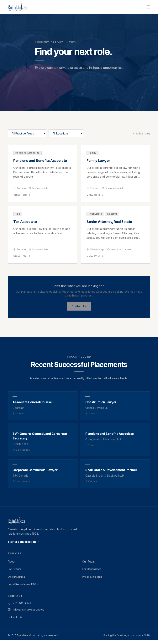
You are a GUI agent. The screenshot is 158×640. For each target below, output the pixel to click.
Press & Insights (92, 576)
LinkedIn (13, 617)
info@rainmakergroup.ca (28, 609)
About (11, 561)
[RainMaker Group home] (17, 7)
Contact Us (79, 306)
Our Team (88, 561)
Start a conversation (22, 541)
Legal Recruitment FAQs (23, 584)
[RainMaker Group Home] (79, 520)
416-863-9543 (22, 603)
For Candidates (91, 569)
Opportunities (16, 576)
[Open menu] (148, 7)
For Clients (14, 569)
